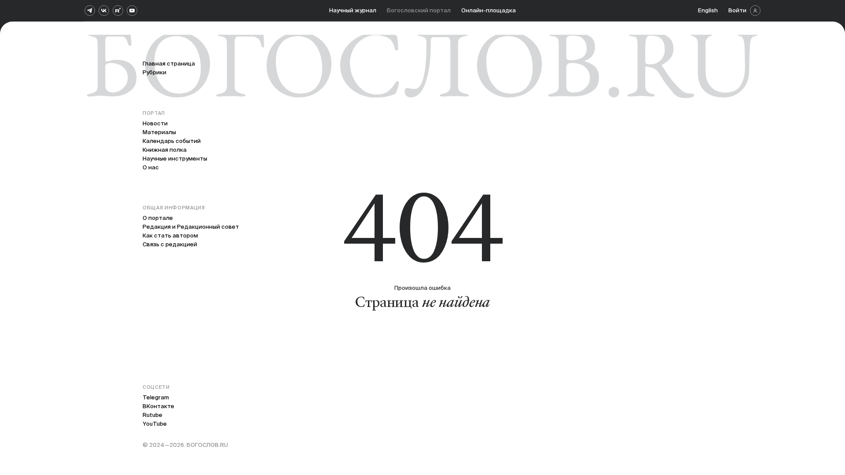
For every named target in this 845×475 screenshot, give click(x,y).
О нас (151, 167)
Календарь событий (172, 141)
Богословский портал (419, 10)
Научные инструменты (175, 158)
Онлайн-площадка (488, 10)
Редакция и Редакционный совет (191, 226)
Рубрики (154, 72)
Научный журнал (352, 10)
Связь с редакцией (170, 244)
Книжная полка (165, 149)
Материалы (159, 132)
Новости (155, 123)
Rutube (152, 415)
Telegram (156, 397)
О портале (158, 218)
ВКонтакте (158, 406)
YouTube (155, 423)
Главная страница (169, 63)
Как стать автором (170, 235)
